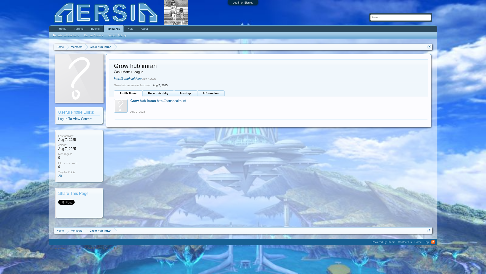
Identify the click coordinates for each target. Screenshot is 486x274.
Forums (79, 28)
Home (62, 28)
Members (114, 28)
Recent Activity (158, 93)
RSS (433, 242)
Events (95, 28)
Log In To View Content (75, 119)
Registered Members (66, 35)
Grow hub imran (143, 101)
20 (60, 176)
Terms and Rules (426, 248)
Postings (186, 93)
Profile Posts (128, 93)
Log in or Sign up (243, 2)
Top (426, 242)
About (144, 28)
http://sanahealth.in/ (128, 78)
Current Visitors (93, 35)
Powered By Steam (383, 242)
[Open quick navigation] (429, 46)
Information (211, 93)
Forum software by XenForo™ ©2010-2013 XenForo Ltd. (84, 248)
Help (130, 28)
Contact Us (405, 242)
